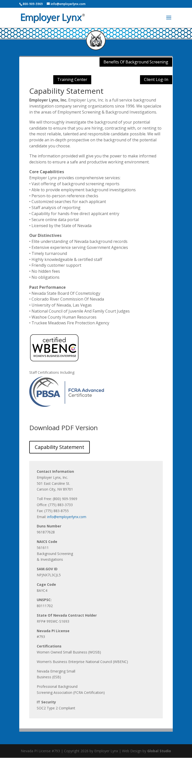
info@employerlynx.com (66, 516)
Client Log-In (156, 79)
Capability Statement (59, 447)
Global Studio (159, 750)
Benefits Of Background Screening (136, 62)
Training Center (72, 79)
